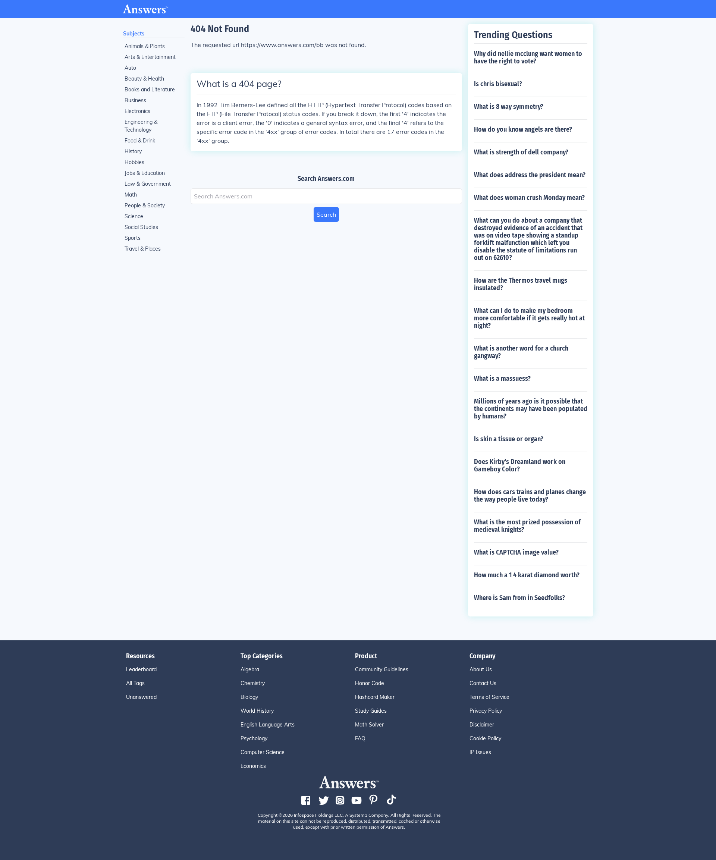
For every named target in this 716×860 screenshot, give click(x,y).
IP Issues (480, 752)
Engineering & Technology (141, 126)
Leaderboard (141, 669)
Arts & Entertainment (150, 57)
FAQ (360, 738)
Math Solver (369, 724)
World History (257, 710)
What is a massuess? (502, 378)
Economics (253, 766)
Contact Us (483, 683)
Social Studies (141, 227)
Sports (133, 238)
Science (134, 216)
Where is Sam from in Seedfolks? (519, 598)
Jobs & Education (145, 173)
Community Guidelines (381, 669)
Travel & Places (143, 248)
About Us (481, 669)
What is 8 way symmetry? (508, 107)
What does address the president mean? (529, 175)
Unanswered (141, 697)
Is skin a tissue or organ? (508, 439)
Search (326, 214)
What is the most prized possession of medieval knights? (527, 526)
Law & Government (148, 184)
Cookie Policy (485, 738)
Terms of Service (489, 697)
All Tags (135, 683)
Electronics (137, 111)
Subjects (133, 33)
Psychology (254, 738)
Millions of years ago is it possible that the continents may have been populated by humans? (530, 408)
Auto (130, 68)
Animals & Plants (145, 46)
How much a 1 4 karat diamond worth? (527, 575)
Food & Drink (140, 140)
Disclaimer (482, 724)
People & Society (145, 205)
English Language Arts (268, 724)
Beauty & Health (144, 78)
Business (135, 100)
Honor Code (369, 683)
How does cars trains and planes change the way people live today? (530, 495)
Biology (249, 697)
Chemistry (253, 683)
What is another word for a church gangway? (521, 352)
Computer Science (263, 752)
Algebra (250, 669)
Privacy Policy (486, 710)
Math (131, 194)
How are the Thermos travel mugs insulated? (520, 284)
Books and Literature (150, 89)
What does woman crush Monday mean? (529, 198)
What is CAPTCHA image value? (516, 552)
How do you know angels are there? (523, 129)
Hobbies (134, 162)
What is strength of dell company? (521, 152)
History (133, 151)
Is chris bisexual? (498, 84)
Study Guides (371, 710)
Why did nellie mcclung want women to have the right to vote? (528, 57)
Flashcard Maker (375, 697)
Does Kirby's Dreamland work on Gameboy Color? (519, 465)
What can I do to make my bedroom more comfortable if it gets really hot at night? (529, 318)
